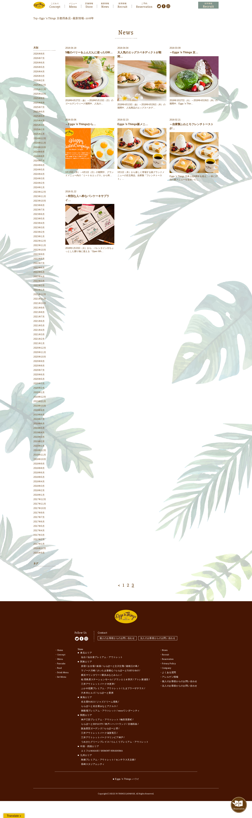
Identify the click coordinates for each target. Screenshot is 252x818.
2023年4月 (39, 223)
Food (59, 668)
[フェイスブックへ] (164, 6)
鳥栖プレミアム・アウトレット (97, 759)
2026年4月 (39, 71)
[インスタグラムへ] (168, 6)
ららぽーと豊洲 (105, 693)
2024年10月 (39, 147)
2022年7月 (39, 263)
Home (60, 650)
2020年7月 (39, 370)
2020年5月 (39, 379)
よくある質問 (169, 672)
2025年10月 (39, 94)
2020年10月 (39, 356)
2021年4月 (39, 330)
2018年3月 (39, 486)
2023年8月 (39, 205)
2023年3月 (39, 227)
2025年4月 (39, 120)
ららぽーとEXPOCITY (92, 724)
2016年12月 (39, 548)
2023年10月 (39, 200)
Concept (54, 6)
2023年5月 (39, 218)
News (105, 6)
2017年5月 (39, 526)
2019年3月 (39, 437)
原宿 (83, 666)
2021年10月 (39, 303)
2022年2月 (39, 285)
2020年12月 (39, 348)
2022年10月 (39, 250)
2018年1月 (39, 495)
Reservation (144, 6)
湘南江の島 (131, 666)
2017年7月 (39, 517)
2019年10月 (39, 405)
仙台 (83, 657)
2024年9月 (39, 151)
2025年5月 (39, 116)
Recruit (122, 6)
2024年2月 (39, 183)
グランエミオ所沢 (123, 679)
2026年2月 (39, 80)
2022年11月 (39, 245)
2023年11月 (39, 196)
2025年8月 (39, 102)
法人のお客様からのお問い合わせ (157, 638)
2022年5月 (39, 272)
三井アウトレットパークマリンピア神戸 (102, 737)
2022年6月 (39, 267)
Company (166, 668)
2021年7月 (39, 316)
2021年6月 (39, 321)
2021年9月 (39, 307)
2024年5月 (39, 169)
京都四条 (132, 724)
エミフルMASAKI (90, 750)
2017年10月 (39, 508)
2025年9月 (39, 98)
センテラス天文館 (125, 759)
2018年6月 (39, 472)
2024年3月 (39, 178)
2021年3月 (39, 334)
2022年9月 (39, 254)
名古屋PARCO (88, 701)
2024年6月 (39, 165)
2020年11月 (39, 352)
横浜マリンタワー (90, 675)
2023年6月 (39, 214)
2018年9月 (39, 463)
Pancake (61, 663)
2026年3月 (39, 76)
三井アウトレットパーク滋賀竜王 (98, 733)
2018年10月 (39, 459)
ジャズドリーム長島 (107, 701)
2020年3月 (39, 383)
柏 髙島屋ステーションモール (96, 679)
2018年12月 (39, 450)
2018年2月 (39, 490)
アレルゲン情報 (170, 677)
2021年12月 (39, 294)
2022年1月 (39, 290)
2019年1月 (39, 446)
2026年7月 (39, 58)
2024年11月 (39, 143)
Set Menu (61, 677)
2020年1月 (39, 392)
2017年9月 (39, 512)
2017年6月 (39, 521)
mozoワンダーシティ (129, 710)
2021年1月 (39, 343)
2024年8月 (39, 156)
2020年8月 (39, 365)
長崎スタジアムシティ (93, 764)
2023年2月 (39, 232)
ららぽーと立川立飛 (113, 666)
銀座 (99, 666)
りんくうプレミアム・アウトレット (129, 742)
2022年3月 (39, 281)
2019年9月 (39, 410)
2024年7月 (39, 160)
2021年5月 (39, 325)
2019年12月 (39, 397)
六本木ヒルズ (88, 693)
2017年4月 (39, 530)
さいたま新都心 (105, 670)
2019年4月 (39, 432)
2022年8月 (39, 258)
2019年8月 (39, 414)
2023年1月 (39, 236)
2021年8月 (39, 312)
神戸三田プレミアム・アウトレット (99, 719)
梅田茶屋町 (126, 719)
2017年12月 (39, 499)
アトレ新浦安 (141, 679)
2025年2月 (39, 129)
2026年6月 (39, 62)
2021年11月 (39, 299)
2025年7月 (39, 107)
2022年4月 (39, 276)
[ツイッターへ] (159, 6)
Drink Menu (63, 672)
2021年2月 (39, 339)
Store (89, 6)
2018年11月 (39, 454)
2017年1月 (39, 544)
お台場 (91, 666)
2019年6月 (39, 423)
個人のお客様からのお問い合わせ (117, 638)
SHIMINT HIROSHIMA (112, 750)
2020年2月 (39, 388)
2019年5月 (39, 428)
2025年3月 (39, 125)
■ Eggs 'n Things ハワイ (126, 779)
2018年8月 (39, 468)
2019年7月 (39, 419)
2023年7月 (39, 209)
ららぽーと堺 (111, 728)
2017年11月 (39, 503)
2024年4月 (39, 174)
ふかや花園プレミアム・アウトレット (101, 688)
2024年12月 (39, 138)
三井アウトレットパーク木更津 (97, 684)
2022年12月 (39, 241)
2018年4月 (39, 481)
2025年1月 (39, 134)
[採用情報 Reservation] (208, 5)
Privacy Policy (169, 663)
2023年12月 (39, 192)
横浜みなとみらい (111, 675)
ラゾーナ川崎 (88, 670)
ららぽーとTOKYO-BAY (127, 670)
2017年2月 (39, 539)
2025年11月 (39, 89)
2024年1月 (39, 187)
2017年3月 (39, 535)
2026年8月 (39, 53)
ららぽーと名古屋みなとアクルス (98, 706)
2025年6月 (39, 111)
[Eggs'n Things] (39, 6)
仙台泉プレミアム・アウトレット (105, 657)
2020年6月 (39, 374)
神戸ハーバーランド (115, 724)
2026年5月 (39, 67)
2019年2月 (39, 441)
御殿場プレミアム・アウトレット (98, 710)
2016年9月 (39, 553)
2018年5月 (39, 477)
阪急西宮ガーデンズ (91, 728)
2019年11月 (39, 401)
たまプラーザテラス (133, 688)
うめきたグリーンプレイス (95, 742)
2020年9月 (39, 361)
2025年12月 (39, 85)
